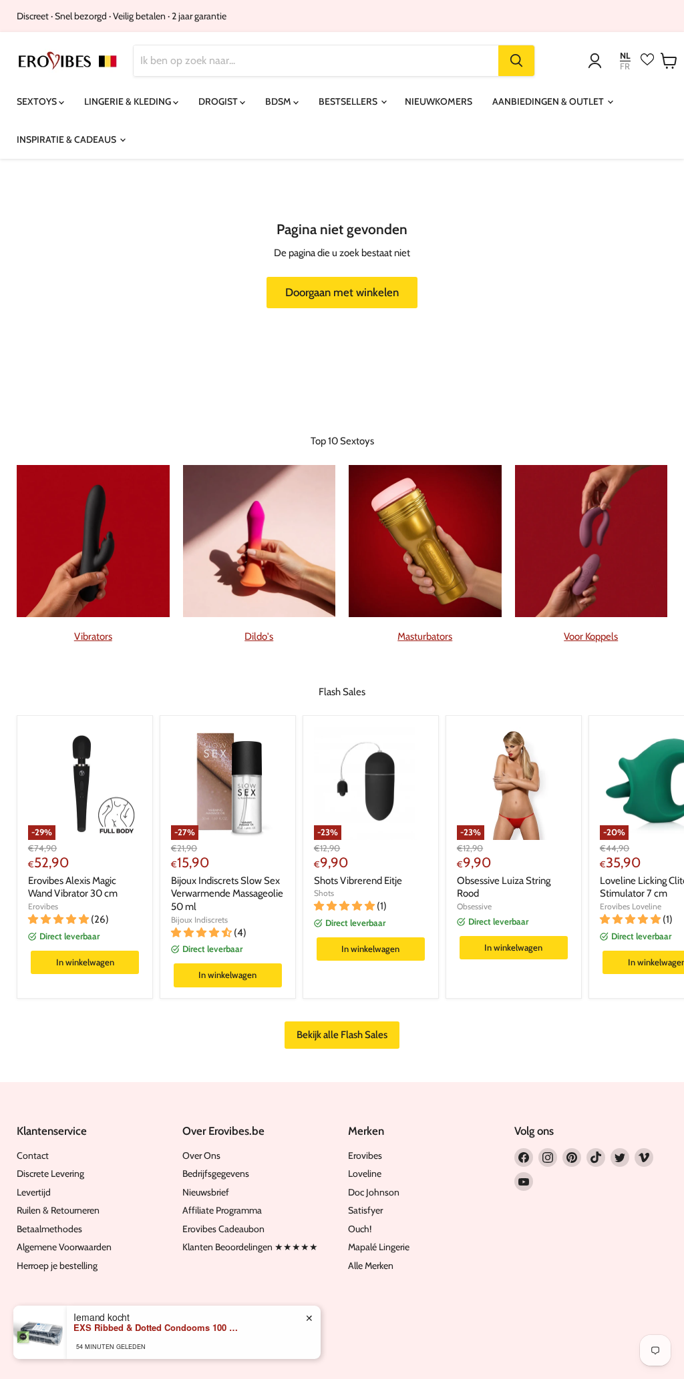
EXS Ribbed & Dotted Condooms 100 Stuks (156, 1327)
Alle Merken (370, 1266)
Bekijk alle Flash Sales (342, 1035)
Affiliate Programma (222, 1210)
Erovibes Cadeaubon (223, 1229)
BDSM (279, 101)
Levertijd (34, 1192)
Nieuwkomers (438, 101)
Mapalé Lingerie (378, 1247)
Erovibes (43, 906)
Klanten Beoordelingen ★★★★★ (250, 1247)
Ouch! (359, 1229)
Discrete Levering (50, 1174)
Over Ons (201, 1156)
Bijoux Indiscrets (199, 920)
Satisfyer (365, 1210)
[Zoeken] (516, 60)
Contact (33, 1156)
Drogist (219, 101)
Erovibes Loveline (630, 906)
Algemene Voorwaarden (64, 1247)
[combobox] (316, 60)
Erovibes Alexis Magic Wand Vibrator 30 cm (73, 887)
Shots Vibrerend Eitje (358, 881)
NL (625, 56)
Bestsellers (349, 101)
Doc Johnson (373, 1192)
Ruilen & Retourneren (58, 1210)
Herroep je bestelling (57, 1266)
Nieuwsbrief (205, 1192)
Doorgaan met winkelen (342, 292)
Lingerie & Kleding (128, 101)
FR (625, 66)
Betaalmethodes (49, 1229)
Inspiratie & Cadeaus (67, 139)
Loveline (364, 1174)
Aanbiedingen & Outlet (549, 101)
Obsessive (474, 906)
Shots (324, 893)
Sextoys (38, 101)
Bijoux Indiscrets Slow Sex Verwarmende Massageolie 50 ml (227, 894)
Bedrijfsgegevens (215, 1174)
